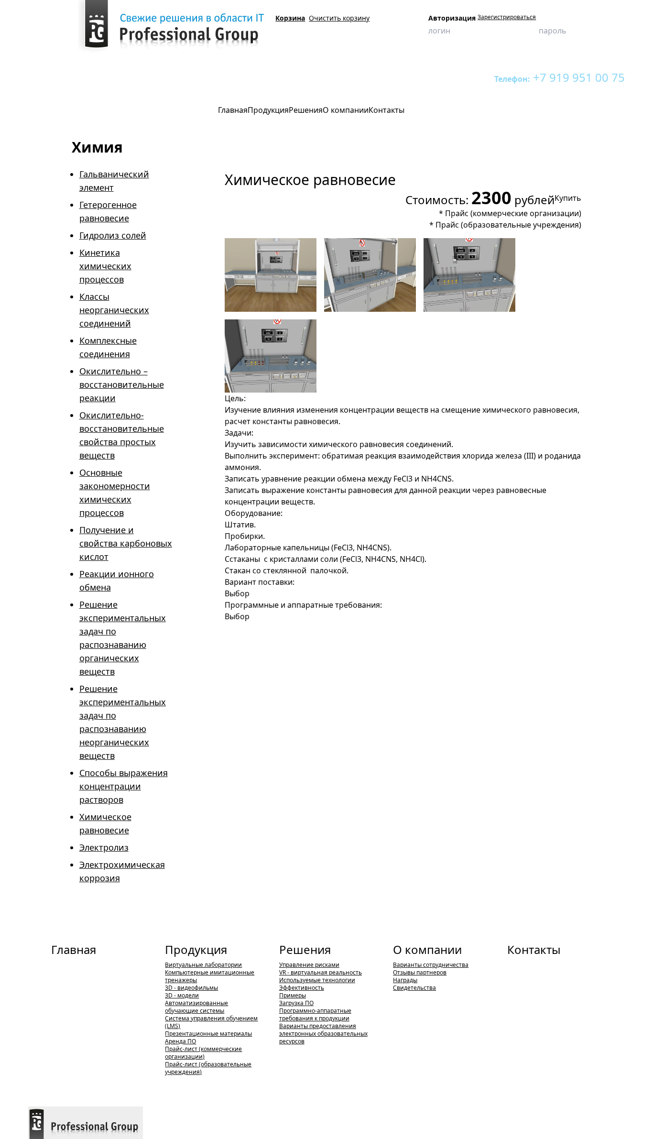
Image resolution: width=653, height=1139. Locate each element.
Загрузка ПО (296, 1003)
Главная (73, 949)
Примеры (292, 995)
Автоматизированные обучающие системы (196, 1007)
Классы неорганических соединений (114, 310)
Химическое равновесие (248, 77)
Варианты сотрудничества (430, 965)
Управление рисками (309, 965)
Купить (568, 198)
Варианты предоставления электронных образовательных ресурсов (323, 1033)
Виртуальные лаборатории (141, 77)
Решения (305, 949)
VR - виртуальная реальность (320, 972)
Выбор (237, 593)
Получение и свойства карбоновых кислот (125, 543)
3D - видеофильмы (191, 988)
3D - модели (182, 995)
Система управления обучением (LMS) (211, 1022)
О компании (427, 949)
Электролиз (104, 847)
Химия (196, 77)
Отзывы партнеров (419, 972)
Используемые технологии (317, 980)
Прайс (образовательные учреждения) (508, 224)
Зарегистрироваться (507, 17)
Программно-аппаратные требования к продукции (315, 1014)
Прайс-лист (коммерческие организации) (203, 1053)
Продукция (79, 77)
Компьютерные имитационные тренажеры (209, 976)
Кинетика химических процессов (105, 266)
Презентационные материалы (208, 1033)
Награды (405, 980)
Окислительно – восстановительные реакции (121, 384)
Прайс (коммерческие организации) (513, 213)
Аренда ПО (180, 1041)
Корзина (290, 17)
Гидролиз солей (112, 235)
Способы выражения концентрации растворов (123, 786)
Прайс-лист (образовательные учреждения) (208, 1068)
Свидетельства (414, 988)
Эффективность (301, 988)
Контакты (534, 949)
